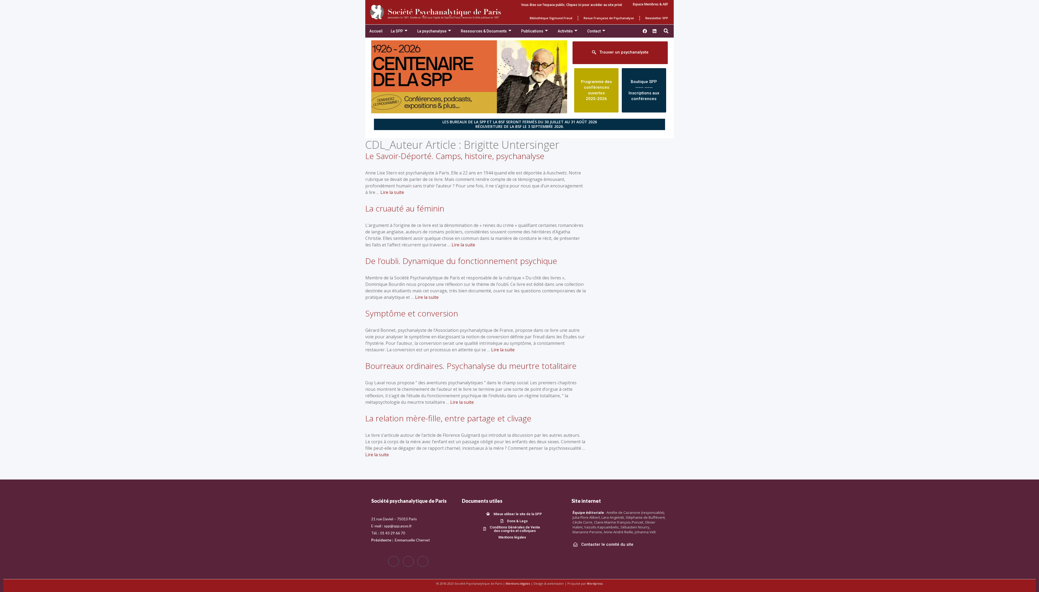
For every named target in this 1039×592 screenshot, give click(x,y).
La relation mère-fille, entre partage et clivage (448, 418)
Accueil (376, 31)
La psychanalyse (431, 31)
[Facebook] (393, 561)
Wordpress (595, 583)
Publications (532, 31)
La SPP (397, 31)
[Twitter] (408, 561)
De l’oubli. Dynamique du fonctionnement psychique (461, 260)
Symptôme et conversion (411, 313)
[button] (666, 31)
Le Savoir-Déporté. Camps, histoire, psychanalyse (454, 155)
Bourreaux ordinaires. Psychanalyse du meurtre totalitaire (471, 365)
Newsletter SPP (656, 18)
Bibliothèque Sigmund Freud (551, 18)
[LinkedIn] (422, 561)
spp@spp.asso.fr (398, 526)
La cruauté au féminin (404, 208)
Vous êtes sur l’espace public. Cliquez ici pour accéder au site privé (571, 4)
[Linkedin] (654, 31)
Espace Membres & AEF (650, 4)
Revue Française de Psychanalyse (609, 18)
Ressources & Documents (484, 31)
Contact (594, 31)
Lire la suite (392, 192)
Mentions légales (518, 583)
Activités (565, 31)
